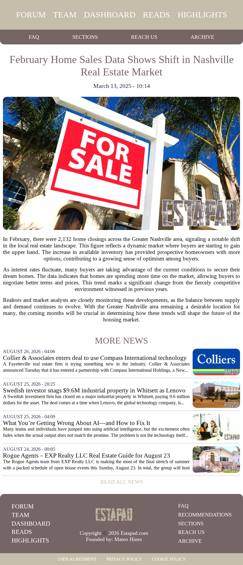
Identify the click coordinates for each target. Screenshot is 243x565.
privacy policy (124, 559)
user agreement (77, 559)
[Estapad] (114, 514)
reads (156, 14)
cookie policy (169, 559)
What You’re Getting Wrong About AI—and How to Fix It (76, 423)
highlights (202, 14)
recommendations (205, 515)
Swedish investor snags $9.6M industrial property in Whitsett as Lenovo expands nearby (94, 390)
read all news (121, 482)
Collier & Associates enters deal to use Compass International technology (95, 358)
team (64, 14)
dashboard (109, 14)
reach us (144, 37)
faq (34, 37)
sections (85, 37)
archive (202, 37)
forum (31, 14)
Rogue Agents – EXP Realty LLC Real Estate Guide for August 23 (86, 456)
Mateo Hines (128, 539)
